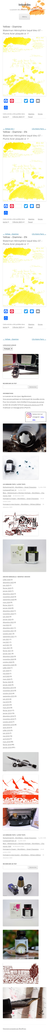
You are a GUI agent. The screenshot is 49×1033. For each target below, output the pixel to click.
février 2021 (7, 651)
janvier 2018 (7, 747)
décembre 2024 (8, 594)
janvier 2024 (7, 608)
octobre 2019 (7, 693)
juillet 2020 (6, 668)
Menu (24, 17)
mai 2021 (6, 642)
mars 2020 (6, 679)
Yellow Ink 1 (8, 129)
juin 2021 (6, 639)
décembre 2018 (8, 716)
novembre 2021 (8, 631)
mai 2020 (6, 673)
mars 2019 (6, 708)
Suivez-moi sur (37, 414)
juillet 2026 (6, 580)
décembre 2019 (8, 688)
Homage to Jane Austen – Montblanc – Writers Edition (22, 504)
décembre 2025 (8, 582)
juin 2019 (6, 699)
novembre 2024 (8, 597)
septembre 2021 (8, 636)
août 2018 (6, 727)
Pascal (30, 117)
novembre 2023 (8, 614)
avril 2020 (6, 676)
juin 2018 (6, 733)
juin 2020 (6, 671)
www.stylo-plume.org (31, 405)
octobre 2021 (7, 634)
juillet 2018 (6, 730)
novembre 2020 (8, 659)
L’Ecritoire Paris (39, 129)
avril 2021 (6, 645)
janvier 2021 (7, 653)
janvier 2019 (7, 713)
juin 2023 (6, 617)
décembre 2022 (8, 622)
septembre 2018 (8, 725)
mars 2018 (6, 742)
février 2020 (7, 682)
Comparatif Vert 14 (9, 490)
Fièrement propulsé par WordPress (14, 1029)
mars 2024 (6, 602)
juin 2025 (6, 585)
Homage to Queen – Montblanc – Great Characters (21, 498)
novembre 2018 (8, 719)
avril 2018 (6, 739)
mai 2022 (6, 625)
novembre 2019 (8, 690)
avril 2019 (6, 705)
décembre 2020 (8, 656)
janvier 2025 (7, 591)
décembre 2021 (8, 628)
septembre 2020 (8, 665)
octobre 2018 (7, 722)
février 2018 (7, 744)
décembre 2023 (8, 611)
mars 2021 (6, 648)
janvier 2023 (7, 619)
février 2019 (7, 710)
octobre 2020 (7, 662)
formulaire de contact (36, 402)
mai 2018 (6, 736)
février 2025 (7, 588)
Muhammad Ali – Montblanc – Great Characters (19, 487)
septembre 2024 (8, 599)
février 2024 (7, 605)
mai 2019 (6, 702)
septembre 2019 (8, 696)
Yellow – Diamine (11, 234)
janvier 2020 (7, 685)
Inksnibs (25, 5)
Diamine (31, 114)
